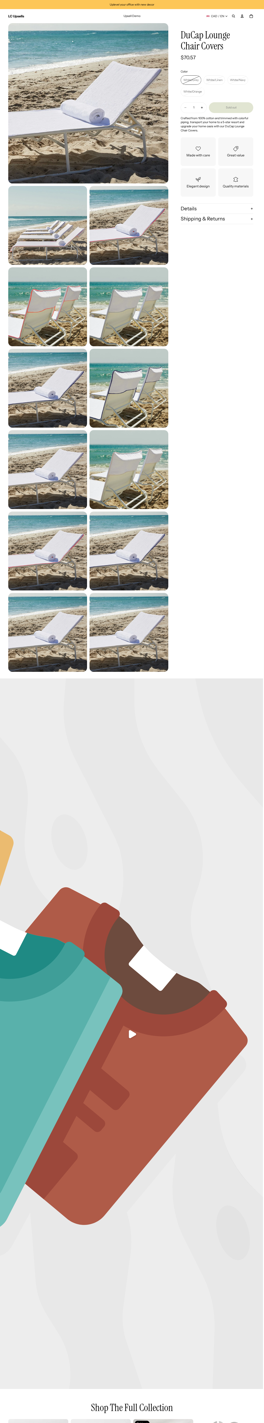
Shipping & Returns (203, 219)
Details (189, 209)
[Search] (233, 16)
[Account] (242, 16)
